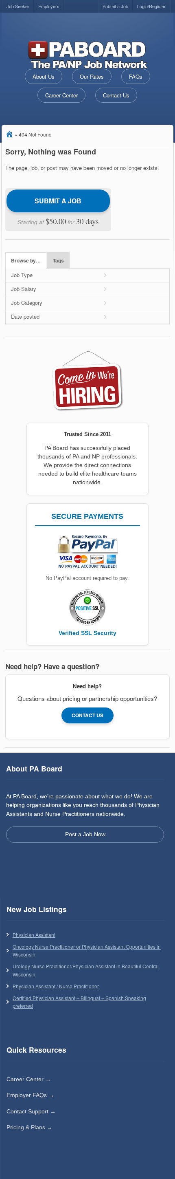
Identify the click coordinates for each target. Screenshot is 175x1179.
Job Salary (23, 289)
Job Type (22, 275)
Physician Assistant (34, 934)
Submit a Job (115, 6)
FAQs (135, 76)
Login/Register (151, 6)
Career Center (61, 95)
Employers (48, 6)
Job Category (26, 302)
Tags (58, 260)
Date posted (25, 316)
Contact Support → (31, 1111)
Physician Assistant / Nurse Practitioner (56, 986)
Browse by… (26, 260)
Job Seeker (18, 6)
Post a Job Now (85, 834)
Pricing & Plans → (29, 1127)
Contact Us (116, 95)
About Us (44, 76)
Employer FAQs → (30, 1095)
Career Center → (29, 1079)
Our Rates (92, 76)
